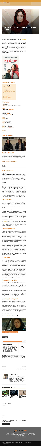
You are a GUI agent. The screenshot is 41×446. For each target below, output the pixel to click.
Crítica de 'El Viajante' (6, 86)
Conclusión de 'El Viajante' (7, 98)
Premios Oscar (8, 357)
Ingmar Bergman (22, 356)
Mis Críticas (3, 357)
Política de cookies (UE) (15, 442)
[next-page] (4, 399)
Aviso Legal (20, 442)
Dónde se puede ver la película (9, 91)
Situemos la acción (6, 92)
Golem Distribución (16, 356)
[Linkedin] (8, 36)
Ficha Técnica (6, 87)
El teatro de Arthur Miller (7, 97)
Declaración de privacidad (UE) (6, 442)
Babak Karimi (17, 355)
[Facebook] (3, 36)
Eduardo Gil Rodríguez (13, 374)
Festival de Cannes (10, 356)
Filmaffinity (4, 130)
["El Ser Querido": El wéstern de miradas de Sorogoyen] (22, 392)
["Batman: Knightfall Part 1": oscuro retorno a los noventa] (14, 392)
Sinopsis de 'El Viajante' (8, 90)
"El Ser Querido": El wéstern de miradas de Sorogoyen (22, 396)
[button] (32, 1)
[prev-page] (2, 399)
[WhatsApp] (12, 36)
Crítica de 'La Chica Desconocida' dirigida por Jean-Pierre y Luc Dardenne (20, 369)
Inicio (2, 8)
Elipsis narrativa (6, 93)
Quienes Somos (25, 442)
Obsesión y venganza (7, 95)
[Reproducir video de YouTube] (14, 144)
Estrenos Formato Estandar (11, 8)
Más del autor (13, 387)
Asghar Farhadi (13, 355)
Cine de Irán (22, 355)
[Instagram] (18, 437)
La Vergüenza (5, 96)
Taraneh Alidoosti (22, 357)
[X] (5, 36)
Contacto (29, 442)
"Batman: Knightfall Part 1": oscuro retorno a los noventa (14, 396)
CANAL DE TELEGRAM (13, 332)
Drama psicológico (4, 356)
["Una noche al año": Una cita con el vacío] (5, 392)
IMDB (3, 132)
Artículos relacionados (6, 387)
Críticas (6, 8)
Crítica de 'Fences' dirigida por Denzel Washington (7, 369)
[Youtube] (25, 437)
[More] (15, 36)
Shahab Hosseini (17, 357)
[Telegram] (10, 36)
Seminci (12, 357)
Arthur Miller (8, 355)
